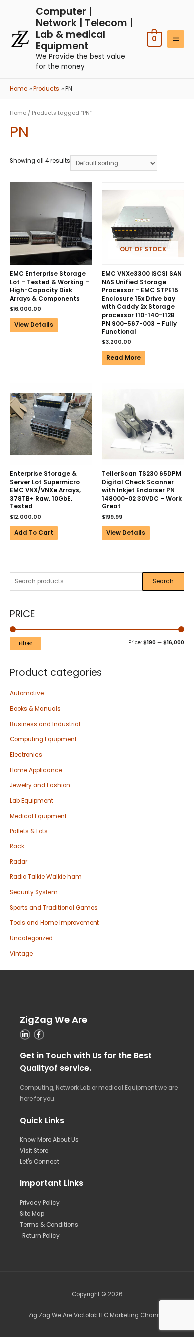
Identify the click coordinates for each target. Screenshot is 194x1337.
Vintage (21, 954)
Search (163, 581)
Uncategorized (31, 938)
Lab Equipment (31, 801)
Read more (123, 358)
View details (33, 325)
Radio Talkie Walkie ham (46, 877)
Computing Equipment (43, 739)
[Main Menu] (175, 39)
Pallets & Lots (29, 831)
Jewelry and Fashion (40, 785)
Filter (25, 643)
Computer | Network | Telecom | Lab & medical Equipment (84, 29)
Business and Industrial (45, 724)
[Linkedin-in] (25, 1034)
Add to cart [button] (33, 533)
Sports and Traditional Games (53, 908)
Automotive (27, 693)
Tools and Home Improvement (54, 923)
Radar (18, 862)
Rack (17, 846)
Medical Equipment (38, 816)
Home (18, 113)
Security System (34, 892)
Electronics (26, 755)
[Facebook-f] (39, 1034)
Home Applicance (36, 770)
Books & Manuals (35, 709)
